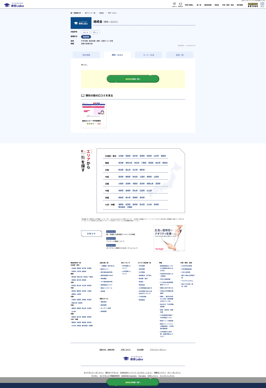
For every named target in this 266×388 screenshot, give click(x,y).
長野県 (149, 176)
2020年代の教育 (186, 266)
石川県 (135, 169)
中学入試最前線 (165, 279)
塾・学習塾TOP (76, 13)
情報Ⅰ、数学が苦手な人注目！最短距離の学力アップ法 (166, 298)
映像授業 (104, 311)
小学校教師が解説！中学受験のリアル (166, 316)
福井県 (142, 169)
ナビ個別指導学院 (106, 282)
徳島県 (120, 197)
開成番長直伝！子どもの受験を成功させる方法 (166, 268)
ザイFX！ (94, 375)
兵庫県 (128, 183)
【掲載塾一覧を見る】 (108, 266)
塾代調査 (240, 5)
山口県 (149, 190)
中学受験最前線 (186, 269)
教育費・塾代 (143, 278)
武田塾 (103, 291)
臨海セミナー (105, 269)
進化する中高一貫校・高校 (187, 285)
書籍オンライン (160, 372)
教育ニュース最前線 (166, 321)
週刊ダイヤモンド (112, 372)
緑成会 (101, 13)
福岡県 (120, 204)
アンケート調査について (115, 241)
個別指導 (104, 302)
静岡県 (128, 176)
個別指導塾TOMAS (107, 275)
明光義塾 (104, 278)
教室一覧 (179, 55)
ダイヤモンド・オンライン (94, 372)
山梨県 (156, 176)
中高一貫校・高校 (228, 5)
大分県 (149, 204)
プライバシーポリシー (158, 349)
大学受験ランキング (126, 272)
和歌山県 (150, 183)
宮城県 (142, 155)
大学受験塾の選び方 (145, 288)
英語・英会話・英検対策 (166, 311)
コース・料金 (148, 55)
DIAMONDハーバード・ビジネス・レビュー (136, 372)
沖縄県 (129, 207)
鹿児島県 (121, 207)
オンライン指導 (106, 308)
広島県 (142, 190)
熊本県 (142, 204)
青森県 (128, 155)
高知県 (142, 197)
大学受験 (142, 272)
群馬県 (165, 162)
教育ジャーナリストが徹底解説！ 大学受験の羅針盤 (167, 326)
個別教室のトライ (106, 285)
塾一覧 (199, 5)
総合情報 (86, 55)
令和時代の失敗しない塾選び (166, 275)
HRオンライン (153, 375)
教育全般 (142, 285)
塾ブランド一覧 (90, 13)
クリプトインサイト (167, 375)
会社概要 (140, 349)
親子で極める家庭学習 (188, 276)
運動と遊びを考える (166, 288)
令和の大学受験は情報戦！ (166, 292)
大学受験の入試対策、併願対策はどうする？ (166, 334)
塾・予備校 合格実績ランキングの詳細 (120, 234)
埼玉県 (136, 162)
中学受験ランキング (126, 267)
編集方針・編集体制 (107, 349)
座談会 (217, 5)
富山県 (128, 169)
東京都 (120, 162)
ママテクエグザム (187, 281)
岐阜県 (135, 176)
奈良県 (142, 183)
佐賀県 (128, 204)
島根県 (128, 190)
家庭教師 (142, 300)
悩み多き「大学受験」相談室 (167, 305)
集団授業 (104, 305)
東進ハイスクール (106, 288)
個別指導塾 (208, 5)
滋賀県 (157, 183)
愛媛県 (135, 197)
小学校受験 (142, 297)
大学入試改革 (185, 272)
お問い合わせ (126, 349)
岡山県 (135, 190)
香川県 (128, 197)
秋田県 (149, 155)
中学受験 (142, 266)
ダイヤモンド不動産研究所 (110, 375)
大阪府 (120, 183)
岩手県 (135, 155)
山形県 (156, 155)
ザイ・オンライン (174, 372)
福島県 (163, 155)
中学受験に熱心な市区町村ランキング (145, 292)
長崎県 (135, 204)
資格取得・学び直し (145, 275)
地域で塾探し (189, 5)
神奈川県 (129, 162)
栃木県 (157, 162)
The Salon (142, 375)
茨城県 (150, 162)
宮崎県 (156, 204)
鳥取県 (120, 190)
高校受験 (142, 269)
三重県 (142, 176)
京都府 (135, 183)
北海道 (120, 155)
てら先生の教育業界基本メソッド (166, 283)
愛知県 (120, 176)
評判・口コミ (112, 13)
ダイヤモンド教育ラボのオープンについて (122, 248)
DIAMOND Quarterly (129, 375)
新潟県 (120, 169)
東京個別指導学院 (106, 272)
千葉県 (143, 162)
